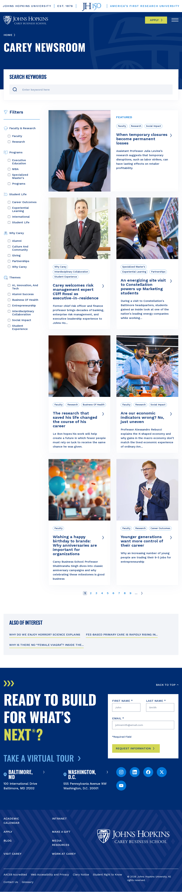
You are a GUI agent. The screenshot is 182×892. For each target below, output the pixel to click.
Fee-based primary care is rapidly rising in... (122, 634)
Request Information (133, 748)
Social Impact (21, 320)
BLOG (8, 840)
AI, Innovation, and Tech (25, 287)
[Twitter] (162, 772)
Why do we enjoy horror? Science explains (44, 634)
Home (8, 35)
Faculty (17, 136)
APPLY (8, 831)
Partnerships (20, 261)
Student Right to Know (107, 874)
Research (18, 141)
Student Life (21, 222)
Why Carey (19, 266)
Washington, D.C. (82, 774)
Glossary (27, 882)
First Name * (122, 701)
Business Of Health (25, 299)
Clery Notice (81, 874)
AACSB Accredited (15, 874)
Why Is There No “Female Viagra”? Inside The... (46, 644)
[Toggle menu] (175, 20)
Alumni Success (23, 294)
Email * (118, 718)
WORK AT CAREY (64, 853)
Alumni (17, 240)
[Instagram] (121, 772)
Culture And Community (20, 248)
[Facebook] (148, 772)
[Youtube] (121, 786)
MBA (15, 169)
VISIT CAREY (13, 853)
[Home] (26, 20)
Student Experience (20, 327)
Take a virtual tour (39, 758)
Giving (16, 255)
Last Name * (156, 701)
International (21, 216)
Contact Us (11, 882)
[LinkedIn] (135, 772)
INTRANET (59, 818)
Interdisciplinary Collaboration (23, 313)
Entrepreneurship (24, 305)
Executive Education (19, 162)
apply (154, 20)
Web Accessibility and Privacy (50, 874)
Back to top (165, 684)
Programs (18, 183)
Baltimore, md (20, 774)
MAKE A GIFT (61, 831)
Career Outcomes (24, 202)
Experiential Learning (20, 209)
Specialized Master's (20, 176)
